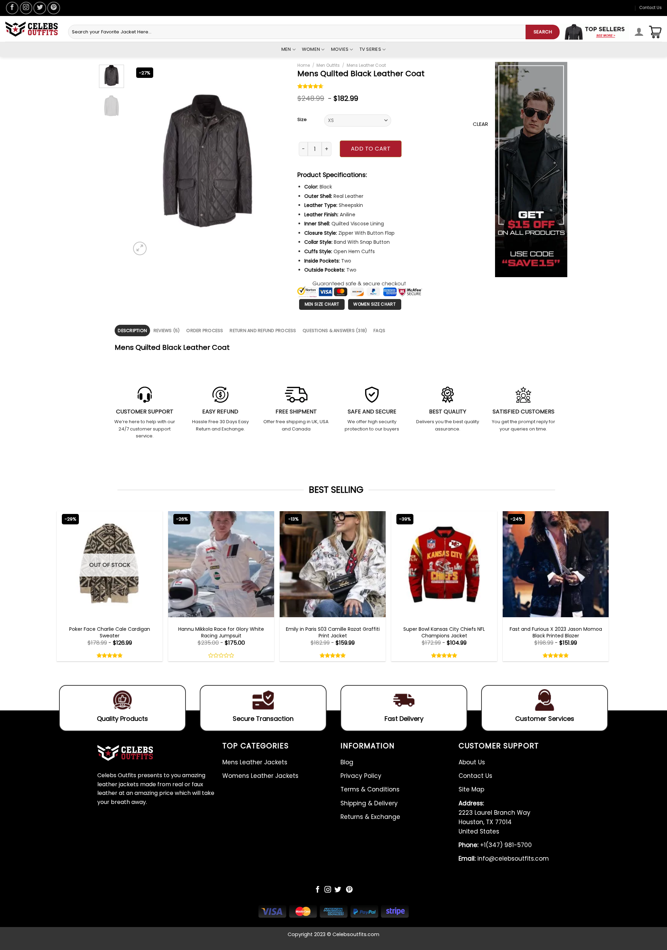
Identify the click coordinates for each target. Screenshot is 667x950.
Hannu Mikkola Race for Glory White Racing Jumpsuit (221, 632)
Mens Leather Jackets (254, 762)
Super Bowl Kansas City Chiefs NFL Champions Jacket (444, 632)
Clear (480, 124)
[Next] (272, 161)
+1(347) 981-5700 (495, 845)
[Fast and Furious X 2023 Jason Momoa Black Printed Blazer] (556, 564)
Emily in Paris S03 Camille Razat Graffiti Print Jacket (332, 632)
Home (303, 65)
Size (302, 119)
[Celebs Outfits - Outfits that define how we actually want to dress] (31, 29)
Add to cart (370, 149)
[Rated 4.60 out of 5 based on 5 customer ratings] (310, 86)
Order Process (204, 330)
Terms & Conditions (370, 789)
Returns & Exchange (370, 817)
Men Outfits (328, 65)
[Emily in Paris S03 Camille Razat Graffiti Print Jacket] (333, 564)
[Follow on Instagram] (26, 8)
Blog (346, 762)
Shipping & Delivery (369, 803)
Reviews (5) (167, 330)
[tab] (132, 330)
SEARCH (543, 32)
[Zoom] (140, 248)
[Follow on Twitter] (39, 8)
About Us (472, 762)
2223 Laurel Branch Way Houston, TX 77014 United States (494, 817)
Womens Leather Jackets (260, 776)
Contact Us (650, 7)
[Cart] (655, 32)
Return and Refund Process (263, 330)
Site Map (471, 789)
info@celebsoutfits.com (504, 858)
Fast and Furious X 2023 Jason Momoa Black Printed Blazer (556, 632)
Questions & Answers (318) (335, 330)
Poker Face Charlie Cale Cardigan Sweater (109, 632)
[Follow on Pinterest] (53, 8)
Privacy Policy (360, 776)
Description (132, 330)
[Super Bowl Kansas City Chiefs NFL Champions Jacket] (444, 564)
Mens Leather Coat (366, 65)
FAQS (379, 330)
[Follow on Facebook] (12, 8)
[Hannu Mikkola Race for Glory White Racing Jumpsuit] (221, 564)
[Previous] (155, 161)
